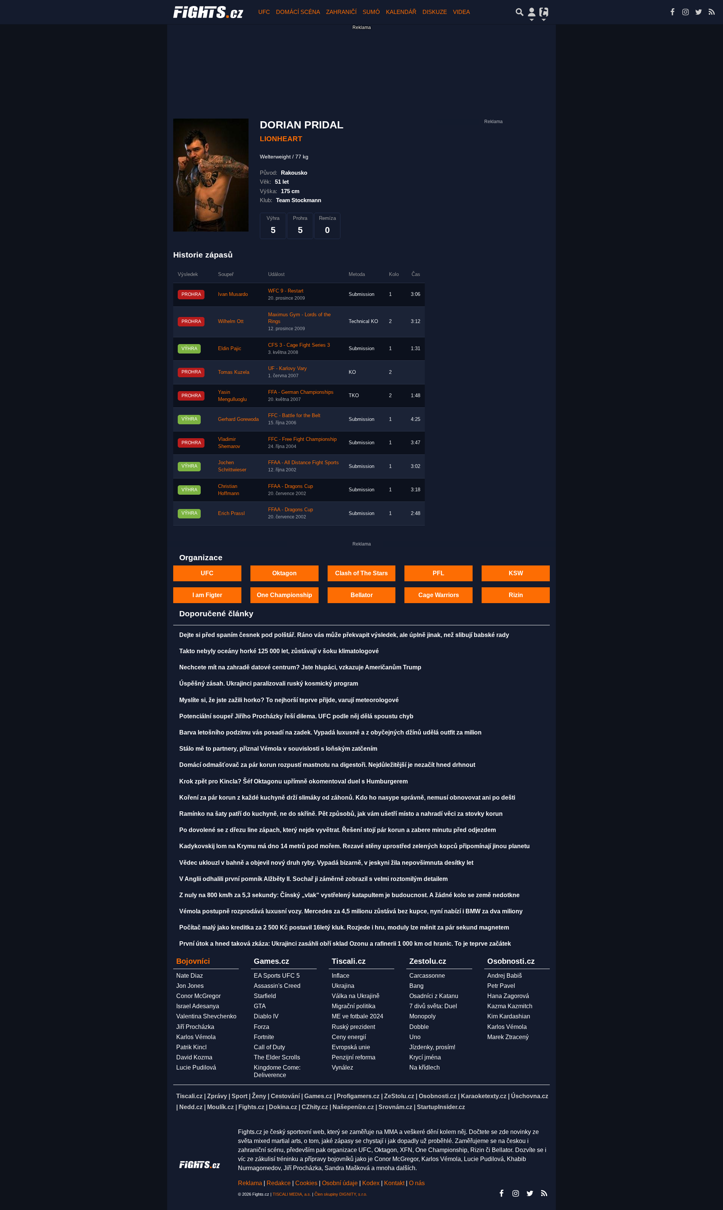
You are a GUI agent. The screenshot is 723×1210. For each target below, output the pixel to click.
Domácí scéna (298, 12)
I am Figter (207, 595)
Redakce (279, 1183)
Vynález (342, 1067)
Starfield (265, 996)
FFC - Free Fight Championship (302, 439)
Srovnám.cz (395, 1107)
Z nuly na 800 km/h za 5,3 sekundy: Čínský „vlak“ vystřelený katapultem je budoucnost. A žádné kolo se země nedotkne (349, 895)
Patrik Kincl (191, 1047)
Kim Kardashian (508, 1016)
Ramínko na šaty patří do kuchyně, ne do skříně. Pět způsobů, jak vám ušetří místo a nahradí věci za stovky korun (341, 814)
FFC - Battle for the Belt (294, 415)
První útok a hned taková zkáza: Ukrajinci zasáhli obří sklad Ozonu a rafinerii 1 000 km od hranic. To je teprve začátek (345, 943)
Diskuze (435, 12)
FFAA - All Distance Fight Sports (303, 462)
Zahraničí (341, 12)
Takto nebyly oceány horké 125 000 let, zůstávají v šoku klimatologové (279, 651)
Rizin (516, 595)
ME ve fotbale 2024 (357, 1016)
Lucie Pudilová (196, 1067)
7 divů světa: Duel (433, 1006)
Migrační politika (353, 1006)
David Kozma (194, 1057)
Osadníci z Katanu (433, 996)
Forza (261, 1027)
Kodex (371, 1183)
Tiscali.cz (189, 1096)
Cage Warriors (438, 595)
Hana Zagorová (508, 996)
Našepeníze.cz (353, 1107)
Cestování (285, 1096)
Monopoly (422, 1016)
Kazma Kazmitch (509, 1006)
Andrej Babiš (504, 975)
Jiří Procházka (195, 1027)
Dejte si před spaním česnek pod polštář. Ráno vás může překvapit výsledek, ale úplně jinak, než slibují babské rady (344, 635)
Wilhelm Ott (231, 321)
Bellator (362, 595)
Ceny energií (349, 1037)
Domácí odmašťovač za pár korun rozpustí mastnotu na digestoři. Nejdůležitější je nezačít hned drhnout (327, 765)
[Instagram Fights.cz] (685, 12)
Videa (461, 12)
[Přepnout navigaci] (532, 12)
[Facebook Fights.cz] (672, 12)
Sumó (371, 12)
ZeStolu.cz (399, 1096)
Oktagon (284, 573)
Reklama (250, 1183)
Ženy (259, 1096)
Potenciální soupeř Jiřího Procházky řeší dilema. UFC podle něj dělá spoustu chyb (296, 716)
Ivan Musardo (233, 294)
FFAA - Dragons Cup (290, 486)
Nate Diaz (189, 975)
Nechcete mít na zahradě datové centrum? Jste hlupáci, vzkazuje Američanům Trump (300, 667)
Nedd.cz (191, 1107)
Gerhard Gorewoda (238, 419)
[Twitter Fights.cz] (698, 12)
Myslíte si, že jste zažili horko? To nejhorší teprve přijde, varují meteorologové (289, 700)
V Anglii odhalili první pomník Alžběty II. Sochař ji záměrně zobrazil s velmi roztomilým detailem (313, 879)
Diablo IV (266, 1016)
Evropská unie (351, 1047)
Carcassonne (427, 975)
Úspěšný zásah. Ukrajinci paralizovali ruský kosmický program (268, 683)
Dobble (419, 1027)
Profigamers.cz (358, 1096)
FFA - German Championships (301, 392)
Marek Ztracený (508, 1037)
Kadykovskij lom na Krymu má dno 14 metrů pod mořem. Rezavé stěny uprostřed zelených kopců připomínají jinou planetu (354, 846)
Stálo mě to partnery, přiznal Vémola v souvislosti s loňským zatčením (278, 748)
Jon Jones (190, 986)
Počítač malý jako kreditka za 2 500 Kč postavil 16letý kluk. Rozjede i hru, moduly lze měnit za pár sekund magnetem (344, 927)
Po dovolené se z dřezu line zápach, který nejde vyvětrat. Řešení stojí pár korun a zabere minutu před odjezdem (337, 830)
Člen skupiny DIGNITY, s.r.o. (340, 1194)
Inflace (340, 975)
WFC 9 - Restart (286, 291)
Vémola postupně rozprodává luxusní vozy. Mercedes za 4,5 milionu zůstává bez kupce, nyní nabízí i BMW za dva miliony (351, 911)
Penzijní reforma (353, 1057)
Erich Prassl (231, 513)
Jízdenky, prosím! (432, 1047)
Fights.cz (251, 1107)
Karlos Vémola (196, 1037)
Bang (416, 986)
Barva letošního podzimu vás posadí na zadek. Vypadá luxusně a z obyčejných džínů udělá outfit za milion (330, 732)
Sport (239, 1096)
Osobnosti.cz (437, 1096)
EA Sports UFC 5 (277, 975)
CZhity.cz (315, 1107)
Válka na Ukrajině (356, 996)
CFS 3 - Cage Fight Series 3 (299, 345)
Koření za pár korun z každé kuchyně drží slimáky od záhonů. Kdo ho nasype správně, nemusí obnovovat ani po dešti (347, 797)
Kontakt (395, 1183)
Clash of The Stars (361, 573)
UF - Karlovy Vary (287, 368)
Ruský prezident (353, 1027)
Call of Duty (269, 1047)
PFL (438, 573)
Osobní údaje (340, 1183)
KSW (516, 573)
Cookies (306, 1183)
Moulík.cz (220, 1107)
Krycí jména (425, 1057)
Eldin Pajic (229, 348)
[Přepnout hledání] (520, 12)
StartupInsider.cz (441, 1107)
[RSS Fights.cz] (711, 12)
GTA (260, 1006)
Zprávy (217, 1096)
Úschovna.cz (529, 1096)
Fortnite (264, 1037)
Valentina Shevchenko (206, 1016)
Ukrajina (343, 986)
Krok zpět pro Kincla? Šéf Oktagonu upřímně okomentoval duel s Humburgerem (293, 781)
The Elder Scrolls (277, 1057)
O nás (417, 1183)
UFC (264, 12)
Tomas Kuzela (233, 372)
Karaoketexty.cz (483, 1096)
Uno (415, 1037)
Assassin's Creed (277, 986)
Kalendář (401, 12)
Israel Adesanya (197, 1006)
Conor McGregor (198, 996)
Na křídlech (424, 1067)
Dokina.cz (283, 1107)
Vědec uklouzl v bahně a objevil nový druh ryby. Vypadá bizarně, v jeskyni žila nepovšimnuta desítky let (326, 862)
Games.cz (318, 1096)
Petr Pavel (501, 986)
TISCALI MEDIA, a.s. (292, 1194)
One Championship (284, 595)
